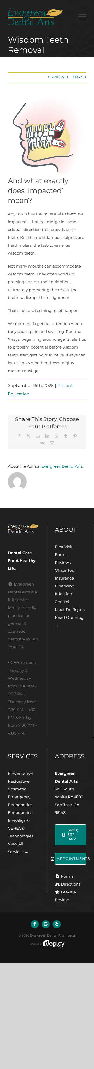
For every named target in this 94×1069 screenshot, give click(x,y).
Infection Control (63, 597)
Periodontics (20, 804)
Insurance (64, 578)
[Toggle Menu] (82, 16)
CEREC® (16, 828)
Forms (61, 554)
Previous (59, 76)
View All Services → (18, 847)
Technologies (20, 836)
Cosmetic (17, 789)
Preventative (20, 773)
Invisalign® (19, 820)
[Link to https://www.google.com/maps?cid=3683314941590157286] (46, 924)
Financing (64, 585)
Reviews (63, 562)
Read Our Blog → (69, 621)
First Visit (64, 546)
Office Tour (65, 570)
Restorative (19, 781)
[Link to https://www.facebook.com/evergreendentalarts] (35, 924)
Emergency (19, 796)
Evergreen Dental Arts (62, 466)
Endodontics (20, 812)
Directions (70, 884)
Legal (71, 935)
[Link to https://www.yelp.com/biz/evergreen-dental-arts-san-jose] (56, 924)
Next (77, 76)
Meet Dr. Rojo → (70, 609)
